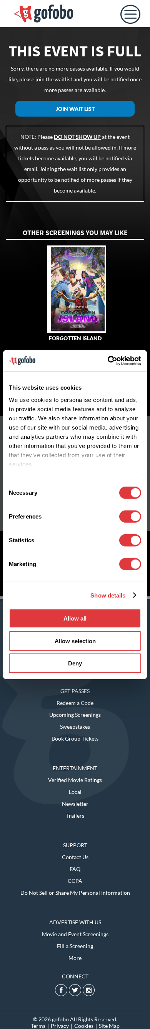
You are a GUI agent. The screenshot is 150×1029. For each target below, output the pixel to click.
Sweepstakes (75, 726)
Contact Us (75, 857)
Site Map (109, 1025)
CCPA (75, 881)
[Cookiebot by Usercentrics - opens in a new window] (108, 361)
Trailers (75, 815)
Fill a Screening (75, 946)
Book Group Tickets (75, 738)
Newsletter (75, 803)
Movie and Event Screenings (75, 934)
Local (75, 792)
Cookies (83, 1025)
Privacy (60, 1025)
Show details (107, 595)
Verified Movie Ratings (75, 780)
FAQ (75, 869)
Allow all (75, 618)
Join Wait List (75, 108)
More (75, 958)
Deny (75, 663)
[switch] (130, 516)
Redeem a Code (75, 703)
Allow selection (75, 640)
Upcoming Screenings (75, 714)
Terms (38, 1025)
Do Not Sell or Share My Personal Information (75, 892)
